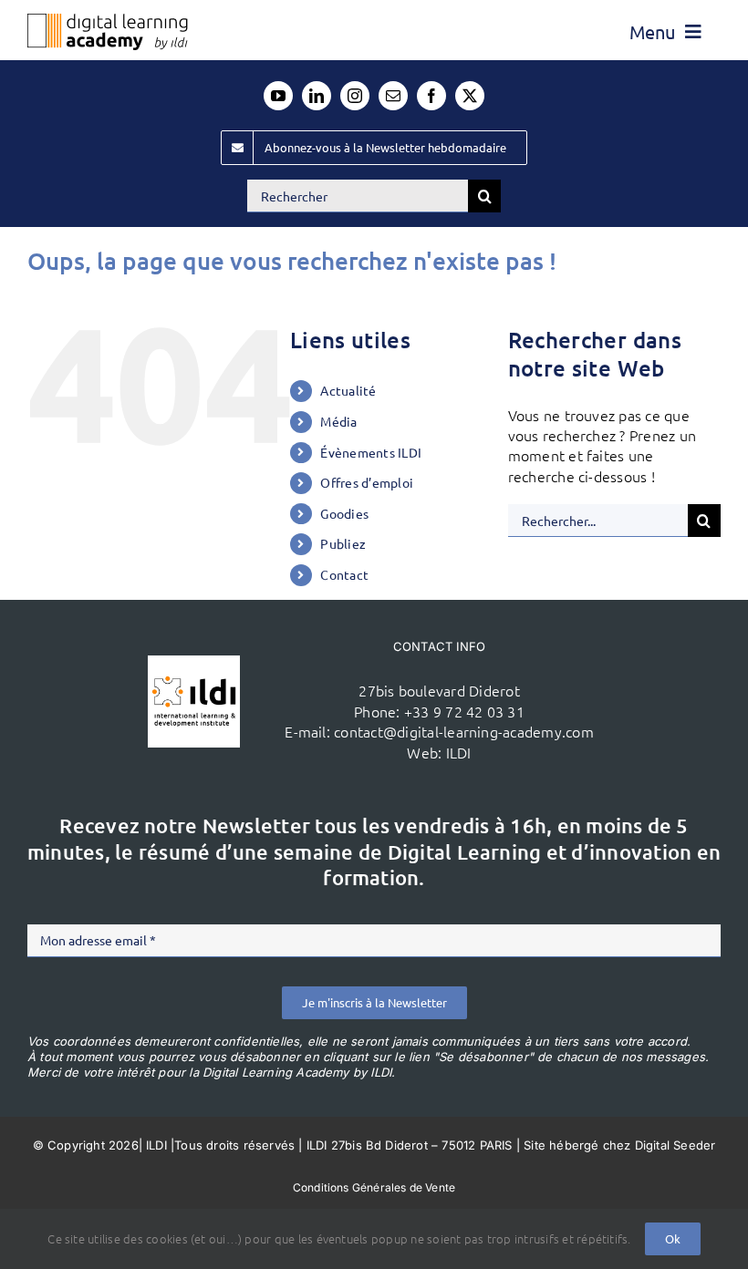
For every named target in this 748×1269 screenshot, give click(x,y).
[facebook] (431, 95)
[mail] (393, 95)
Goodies (344, 513)
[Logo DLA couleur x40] (107, 21)
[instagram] (354, 95)
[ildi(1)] (194, 663)
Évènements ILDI (370, 452)
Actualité (348, 390)
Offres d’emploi (366, 482)
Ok (672, 1238)
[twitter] (469, 95)
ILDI (459, 752)
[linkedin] (316, 95)
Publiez (343, 543)
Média (338, 421)
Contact (344, 574)
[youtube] (278, 95)
